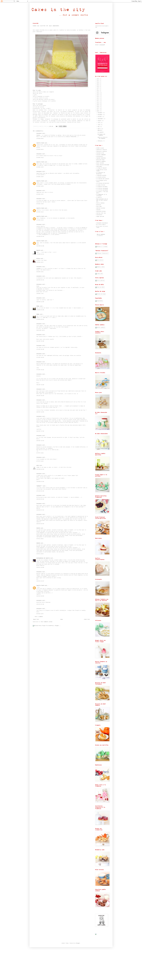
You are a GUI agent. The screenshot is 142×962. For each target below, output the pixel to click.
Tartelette (99, 214)
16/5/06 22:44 (40, 280)
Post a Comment (39, 616)
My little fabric (101, 224)
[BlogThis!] (61, 126)
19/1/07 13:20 (40, 384)
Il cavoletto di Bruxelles (100, 173)
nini (37, 465)
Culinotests (99, 156)
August (100, 120)
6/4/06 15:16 (39, 212)
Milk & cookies (100, 203)
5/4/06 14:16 (39, 157)
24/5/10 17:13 (40, 510)
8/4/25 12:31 (39, 613)
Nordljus (98, 204)
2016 (98, 91)
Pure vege (99, 206)
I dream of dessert (101, 168)
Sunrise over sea (101, 213)
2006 (98, 111)
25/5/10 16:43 (40, 523)
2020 (98, 83)
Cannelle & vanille (101, 149)
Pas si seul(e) (101, 234)
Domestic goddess (101, 161)
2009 (98, 105)
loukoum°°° (39, 486)
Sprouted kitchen (101, 211)
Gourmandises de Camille (43, 558)
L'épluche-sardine (101, 175)
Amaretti (100, 130)
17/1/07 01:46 (40, 349)
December (100, 112)
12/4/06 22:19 (40, 236)
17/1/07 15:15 (40, 369)
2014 (98, 95)
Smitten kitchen (100, 208)
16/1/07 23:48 (40, 341)
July (99, 122)
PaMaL (37, 306)
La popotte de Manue (101, 186)
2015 (98, 93)
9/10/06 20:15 (40, 319)
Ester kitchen (100, 163)
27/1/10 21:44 (40, 491)
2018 (98, 87)
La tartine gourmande (102, 190)
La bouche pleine (101, 177)
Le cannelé (100, 132)
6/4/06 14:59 (39, 203)
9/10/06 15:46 (40, 309)
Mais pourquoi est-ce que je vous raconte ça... (102, 200)
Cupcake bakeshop (101, 158)
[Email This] (59, 126)
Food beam (99, 166)
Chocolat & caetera (101, 151)
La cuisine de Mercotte (102, 183)
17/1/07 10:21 (40, 357)
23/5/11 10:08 (40, 567)
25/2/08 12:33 (40, 469)
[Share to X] (62, 126)
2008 (98, 107)
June (99, 124)
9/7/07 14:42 (39, 461)
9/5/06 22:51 (39, 271)
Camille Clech (40, 143)
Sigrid (38, 250)
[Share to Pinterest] (66, 126)
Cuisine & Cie (100, 153)
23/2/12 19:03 (40, 596)
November (100, 114)
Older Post (87, 619)
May (99, 126)
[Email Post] (56, 126)
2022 (98, 79)
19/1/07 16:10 (40, 395)
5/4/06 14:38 (39, 167)
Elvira (38, 258)
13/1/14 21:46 (40, 604)
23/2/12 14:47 (40, 581)
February (100, 141)
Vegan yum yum (100, 216)
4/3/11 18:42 (39, 553)
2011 (98, 101)
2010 (98, 103)
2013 (98, 97)
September (101, 118)
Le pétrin (99, 197)
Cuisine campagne (101, 154)
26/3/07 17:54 (40, 431)
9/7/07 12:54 (39, 453)
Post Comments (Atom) (46, 621)
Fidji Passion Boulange (102, 164)
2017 (98, 89)
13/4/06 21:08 (40, 246)
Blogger (78, 943)
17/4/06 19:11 (40, 254)
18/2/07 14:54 (40, 412)
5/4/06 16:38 (39, 186)
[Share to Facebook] (64, 126)
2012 (98, 99)
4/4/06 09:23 (39, 149)
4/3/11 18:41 (39, 538)
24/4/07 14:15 (40, 440)
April (99, 128)
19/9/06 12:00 (40, 301)
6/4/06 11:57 (39, 194)
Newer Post (36, 619)
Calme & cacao (100, 148)
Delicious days (100, 159)
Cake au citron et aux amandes (102, 138)
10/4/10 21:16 (40, 499)
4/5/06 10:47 (39, 262)
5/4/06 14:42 (39, 176)
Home (61, 619)
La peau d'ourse (100, 185)
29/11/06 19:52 (40, 330)
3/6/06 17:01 (39, 293)
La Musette (100, 235)
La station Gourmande (102, 188)
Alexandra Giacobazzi (102, 223)
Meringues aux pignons (101, 135)
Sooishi (98, 209)
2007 (98, 109)
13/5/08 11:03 (40, 481)
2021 (98, 81)
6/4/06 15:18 (39, 220)
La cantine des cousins (102, 178)
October (100, 116)
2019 (98, 85)
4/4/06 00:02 (39, 138)
